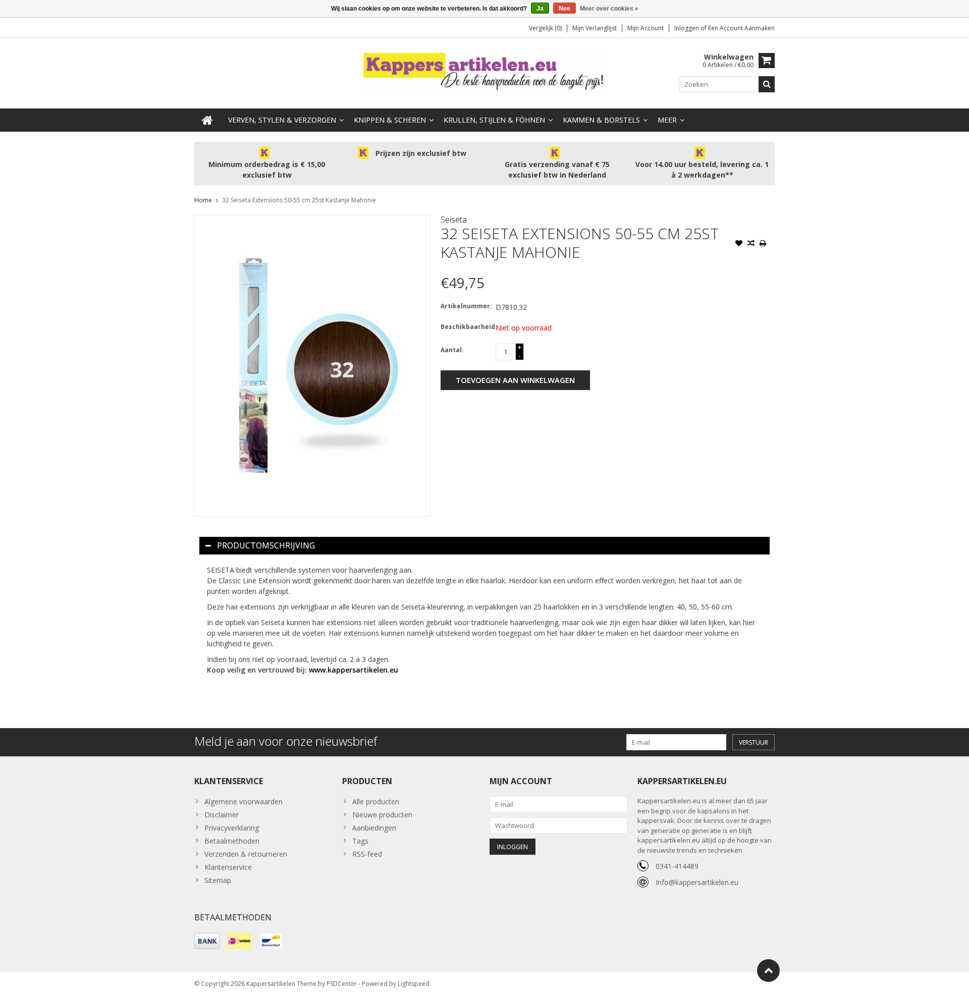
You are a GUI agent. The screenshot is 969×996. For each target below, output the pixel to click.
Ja (540, 8)
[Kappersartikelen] (484, 72)
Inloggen (687, 28)
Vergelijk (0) (545, 28)
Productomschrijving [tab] (266, 545)
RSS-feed (367, 854)
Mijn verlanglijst (594, 28)
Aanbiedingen (374, 828)
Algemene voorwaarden (243, 801)
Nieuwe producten (382, 814)
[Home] (207, 120)
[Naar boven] (768, 970)
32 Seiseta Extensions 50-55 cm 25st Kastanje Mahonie (299, 200)
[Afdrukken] (763, 244)
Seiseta (454, 219)
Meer (667, 120)
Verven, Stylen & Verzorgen (282, 120)
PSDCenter (342, 983)
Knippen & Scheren (390, 120)
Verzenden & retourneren (245, 854)
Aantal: (452, 350)
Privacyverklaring (231, 828)
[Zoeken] (767, 84)
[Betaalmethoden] (207, 941)
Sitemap (217, 880)
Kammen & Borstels (601, 120)
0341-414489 (677, 866)
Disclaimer (221, 814)
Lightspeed (413, 983)
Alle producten (375, 801)
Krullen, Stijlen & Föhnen (494, 120)
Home (203, 200)
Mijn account (645, 28)
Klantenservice (228, 867)
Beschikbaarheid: (466, 326)
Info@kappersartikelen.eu (697, 882)
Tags (360, 841)
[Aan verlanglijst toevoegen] (738, 244)
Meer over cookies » (609, 8)
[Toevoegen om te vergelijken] (751, 244)
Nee (564, 8)
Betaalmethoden (231, 841)
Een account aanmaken (741, 28)
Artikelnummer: (466, 306)
